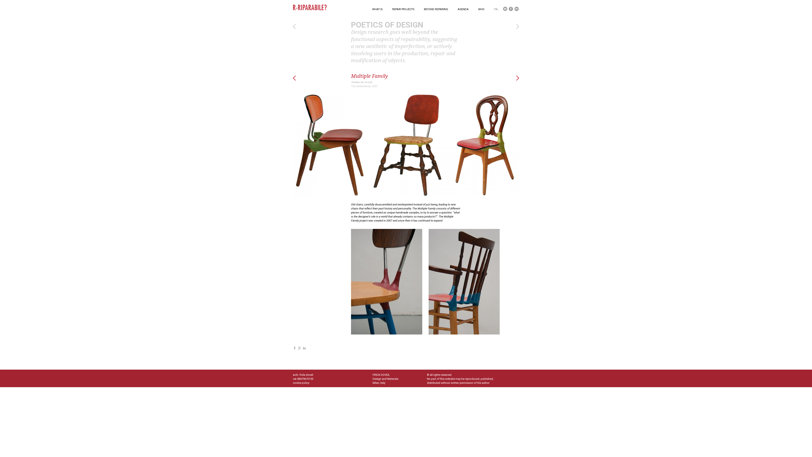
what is (377, 9)
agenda (463, 9)
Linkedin (515, 6)
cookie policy (301, 382)
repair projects (403, 9)
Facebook (510, 6)
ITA (496, 9)
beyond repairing (436, 9)
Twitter (504, 6)
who (481, 9)
